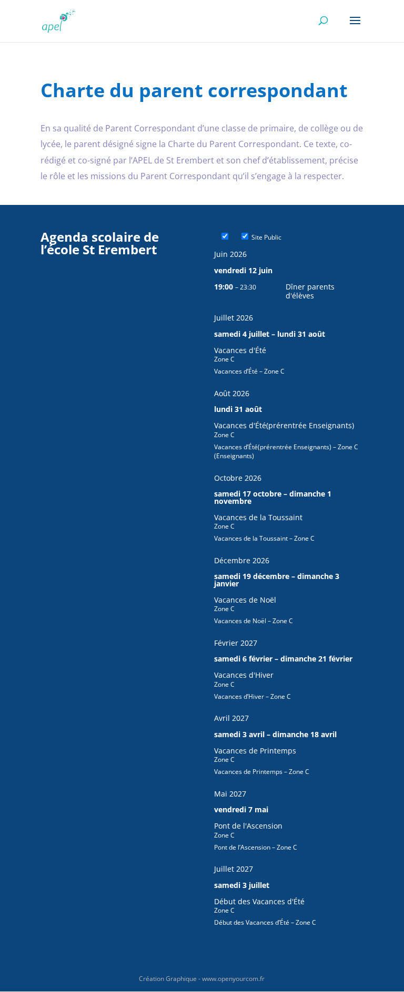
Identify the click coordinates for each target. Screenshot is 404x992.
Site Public (265, 237)
